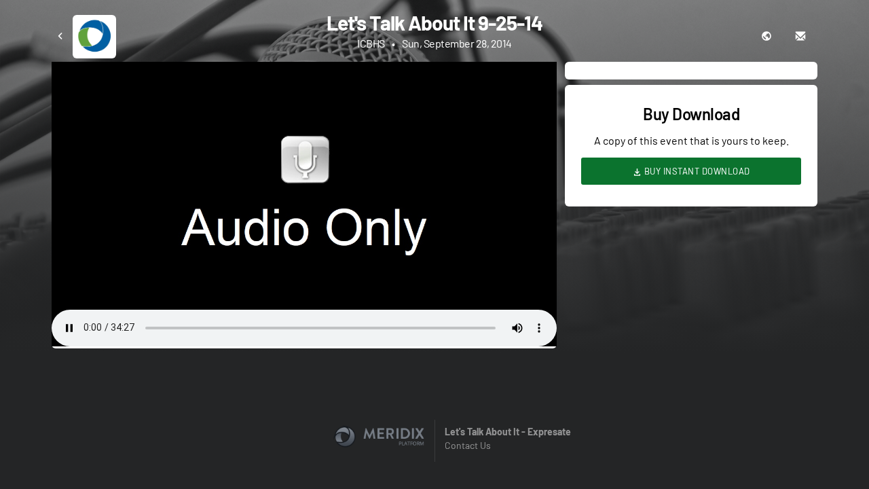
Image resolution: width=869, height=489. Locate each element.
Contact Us (468, 445)
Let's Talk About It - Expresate (508, 431)
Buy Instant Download (696, 171)
